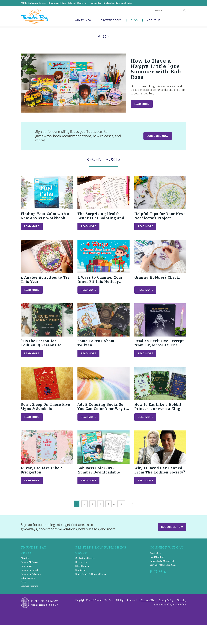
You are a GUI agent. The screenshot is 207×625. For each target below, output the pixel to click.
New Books (26, 566)
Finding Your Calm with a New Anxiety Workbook (45, 216)
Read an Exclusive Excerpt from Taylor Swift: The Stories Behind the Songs (159, 345)
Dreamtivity (54, 3)
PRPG (23, 3)
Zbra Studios (179, 604)
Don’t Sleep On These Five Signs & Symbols (45, 406)
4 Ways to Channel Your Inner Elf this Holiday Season (100, 281)
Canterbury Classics (37, 3)
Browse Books (111, 20)
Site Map (181, 600)
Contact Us (155, 553)
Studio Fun (82, 3)
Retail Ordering (28, 578)
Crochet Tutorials (29, 586)
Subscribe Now (158, 135)
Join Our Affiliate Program (162, 565)
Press (23, 582)
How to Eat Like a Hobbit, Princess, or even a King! (158, 406)
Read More (141, 103)
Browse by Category (31, 574)
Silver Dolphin (68, 3)
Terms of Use (148, 600)
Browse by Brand (29, 570)
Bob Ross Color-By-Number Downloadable (98, 470)
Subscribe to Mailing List (162, 561)
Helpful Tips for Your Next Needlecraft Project (159, 216)
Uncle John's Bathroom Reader (118, 3)
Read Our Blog (157, 557)
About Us (153, 20)
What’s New (83, 20)
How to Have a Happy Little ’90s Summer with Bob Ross (156, 69)
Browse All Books (29, 562)
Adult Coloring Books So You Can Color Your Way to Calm (102, 408)
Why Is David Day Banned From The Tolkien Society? (159, 470)
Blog (134, 20)
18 (121, 504)
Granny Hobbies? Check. (157, 277)
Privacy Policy (166, 600)
